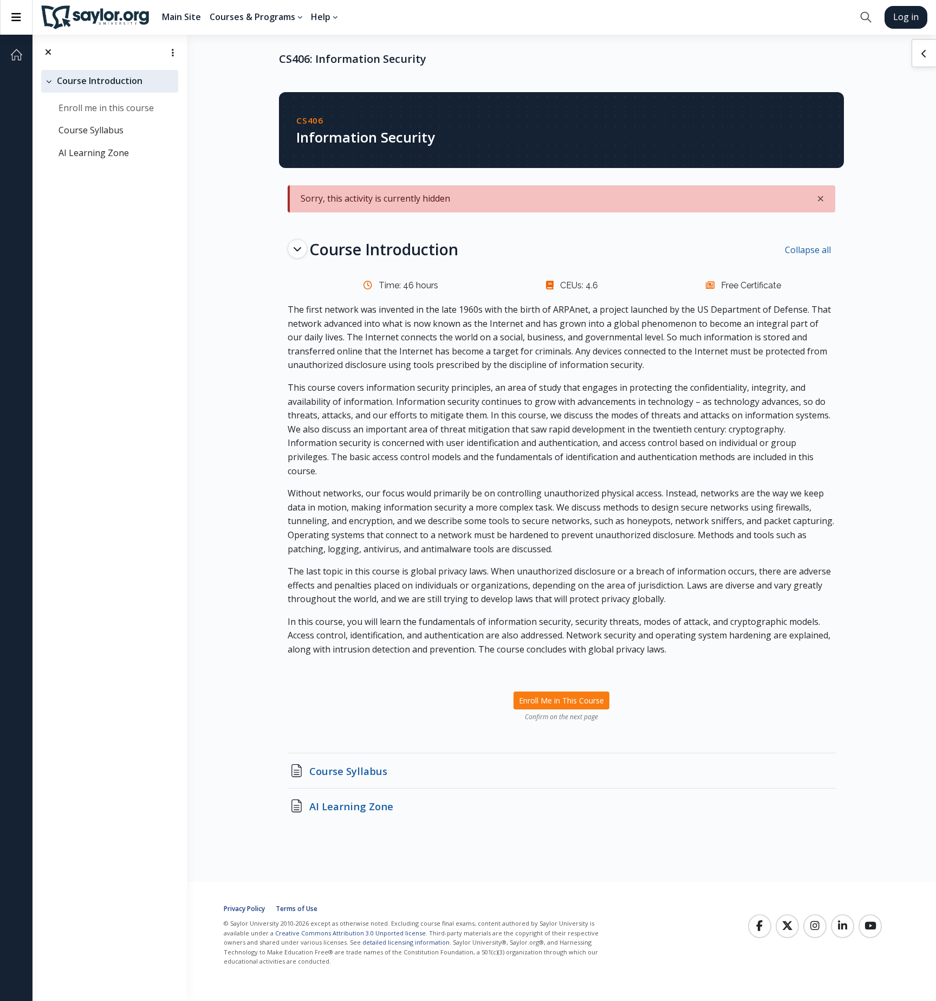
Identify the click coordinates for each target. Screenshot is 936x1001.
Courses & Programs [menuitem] (252, 17)
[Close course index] (48, 52)
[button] (865, 17)
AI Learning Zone (93, 153)
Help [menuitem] (320, 17)
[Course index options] (173, 52)
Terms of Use (296, 908)
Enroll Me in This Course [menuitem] (561, 700)
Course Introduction (99, 81)
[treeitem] (109, 117)
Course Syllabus (90, 130)
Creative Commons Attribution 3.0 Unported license (350, 933)
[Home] (16, 54)
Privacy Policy (244, 908)
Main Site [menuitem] (181, 17)
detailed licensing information (406, 942)
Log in (906, 17)
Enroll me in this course (106, 108)
